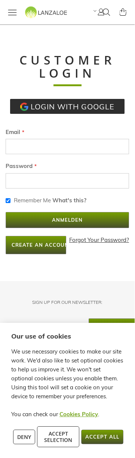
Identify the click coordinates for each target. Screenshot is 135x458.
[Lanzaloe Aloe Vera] (36, 19)
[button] (94, 11)
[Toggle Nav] (12, 12)
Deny (24, 436)
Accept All (102, 437)
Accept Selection (58, 436)
